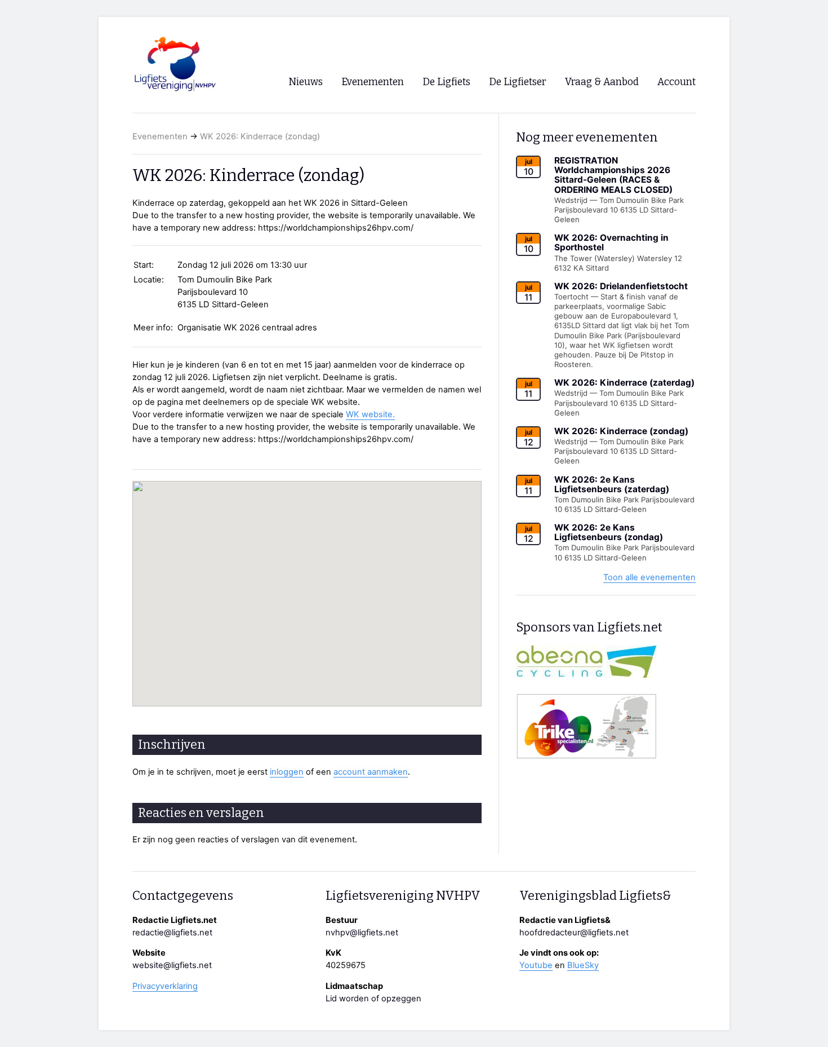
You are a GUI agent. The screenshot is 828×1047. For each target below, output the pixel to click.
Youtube (536, 965)
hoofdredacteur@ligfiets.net (574, 932)
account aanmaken (370, 772)
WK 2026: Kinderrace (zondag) (260, 136)
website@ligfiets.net (172, 965)
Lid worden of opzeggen (373, 998)
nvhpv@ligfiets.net (362, 932)
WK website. (370, 414)
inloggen (287, 772)
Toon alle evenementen (649, 577)
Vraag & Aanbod (602, 82)
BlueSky (583, 965)
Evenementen (160, 136)
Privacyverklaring (165, 986)
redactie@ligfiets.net (172, 932)
